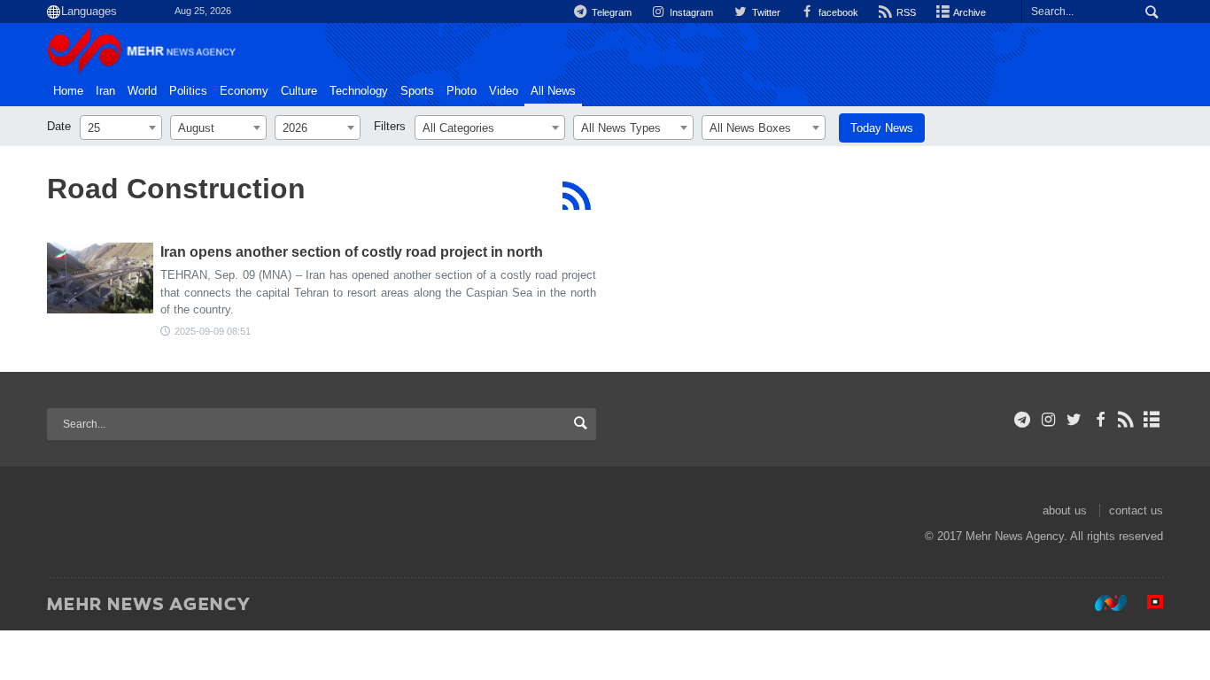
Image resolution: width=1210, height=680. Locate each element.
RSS (905, 12)
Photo (461, 91)
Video (503, 91)
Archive (968, 12)
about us (1065, 510)
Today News (881, 128)
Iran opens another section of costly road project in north (351, 251)
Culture (299, 91)
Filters (390, 126)
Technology (359, 91)
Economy (244, 91)
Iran (105, 91)
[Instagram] (1048, 420)
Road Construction (176, 189)
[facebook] (1100, 420)
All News (553, 91)
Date (59, 126)
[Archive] (1152, 420)
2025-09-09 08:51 (213, 331)
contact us (1136, 510)
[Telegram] (1023, 420)
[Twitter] (1074, 420)
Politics (188, 91)
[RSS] (576, 196)
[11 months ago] (100, 278)
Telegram (610, 12)
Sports (417, 91)
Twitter (764, 12)
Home (68, 91)
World (142, 91)
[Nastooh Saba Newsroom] (1102, 603)
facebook (837, 12)
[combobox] (121, 127)
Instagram (690, 12)
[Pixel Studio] (1146, 603)
